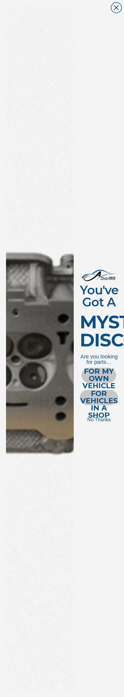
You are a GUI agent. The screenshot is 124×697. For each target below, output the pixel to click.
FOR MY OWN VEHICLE (98, 375)
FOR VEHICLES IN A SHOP (99, 397)
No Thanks (99, 419)
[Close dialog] (116, 7)
